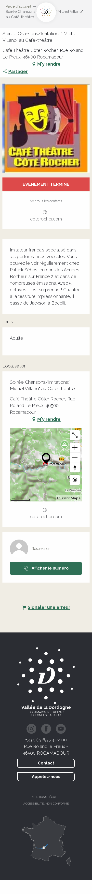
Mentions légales (46, 796)
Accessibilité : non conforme (46, 803)
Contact (46, 763)
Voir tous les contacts (46, 201)
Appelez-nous (46, 776)
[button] (46, 128)
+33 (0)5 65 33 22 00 (46, 739)
